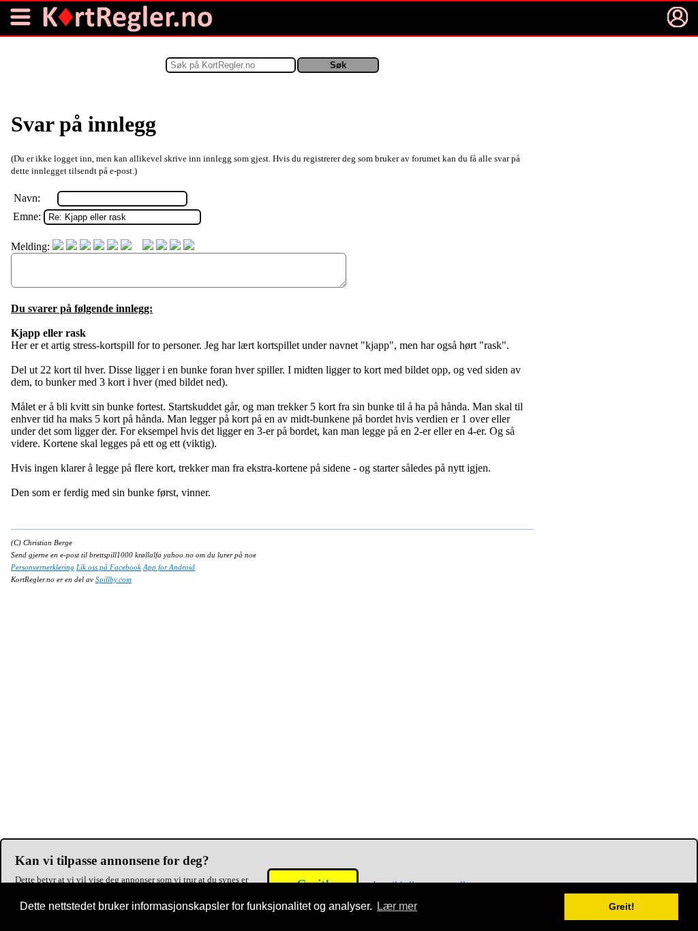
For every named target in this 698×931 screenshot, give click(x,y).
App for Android (169, 567)
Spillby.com (113, 579)
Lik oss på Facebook (108, 567)
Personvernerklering (42, 567)
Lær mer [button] (397, 906)
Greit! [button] (622, 906)
